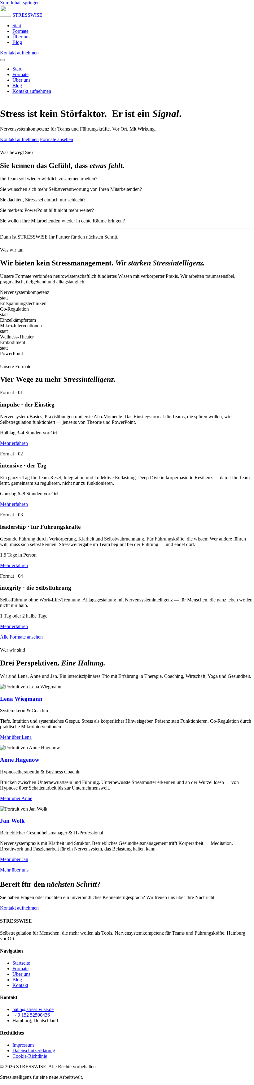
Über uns (21, 36)
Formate (20, 31)
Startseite (21, 963)
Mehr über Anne (16, 798)
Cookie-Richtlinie (29, 1056)
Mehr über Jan (14, 859)
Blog (17, 42)
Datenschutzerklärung (33, 1050)
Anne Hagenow (19, 759)
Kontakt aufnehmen (19, 52)
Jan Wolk (12, 820)
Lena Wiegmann (21, 698)
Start (16, 25)
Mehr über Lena (16, 737)
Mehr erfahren (14, 443)
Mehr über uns (14, 869)
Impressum (23, 1045)
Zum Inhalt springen (20, 2)
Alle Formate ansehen (21, 636)
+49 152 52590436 (31, 1015)
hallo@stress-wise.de (33, 1009)
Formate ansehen (56, 139)
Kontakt (20, 985)
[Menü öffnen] (2, 60)
